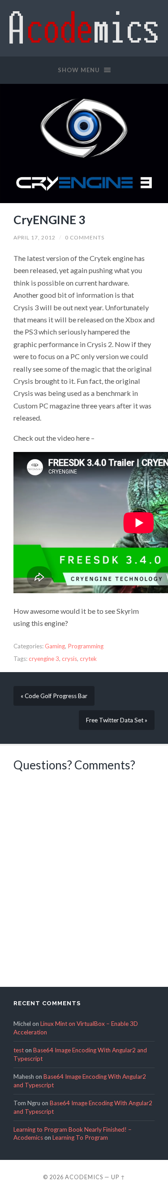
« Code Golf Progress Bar (54, 695)
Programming (85, 646)
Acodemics (84, 1177)
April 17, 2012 (34, 237)
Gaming (55, 646)
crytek (88, 658)
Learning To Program (80, 1137)
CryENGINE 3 (49, 220)
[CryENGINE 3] (84, 143)
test (18, 1050)
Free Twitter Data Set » (116, 720)
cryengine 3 (44, 658)
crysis (69, 658)
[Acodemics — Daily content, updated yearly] (84, 27)
